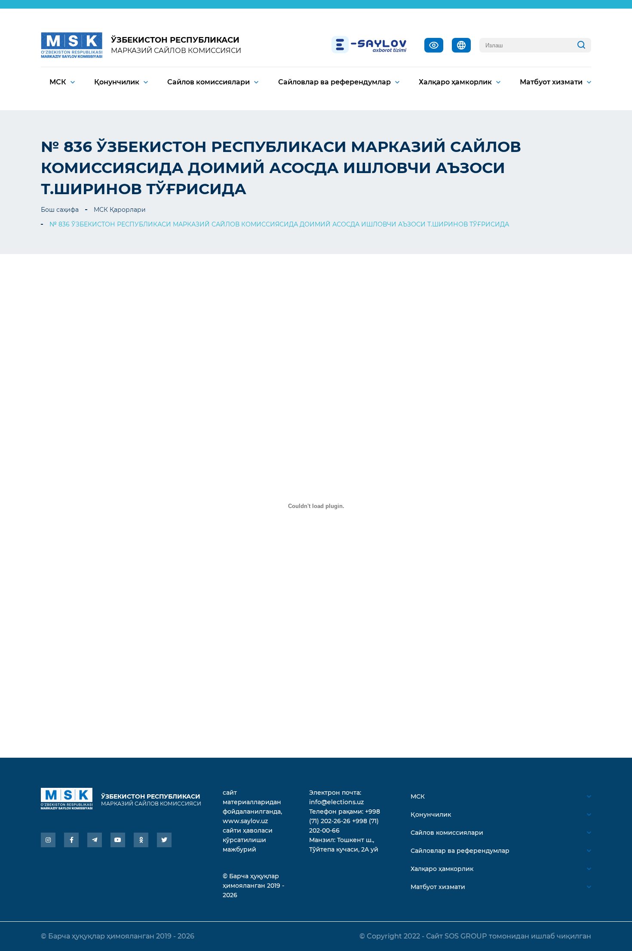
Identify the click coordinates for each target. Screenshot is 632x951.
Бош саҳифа (60, 210)
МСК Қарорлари (120, 210)
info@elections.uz (336, 802)
